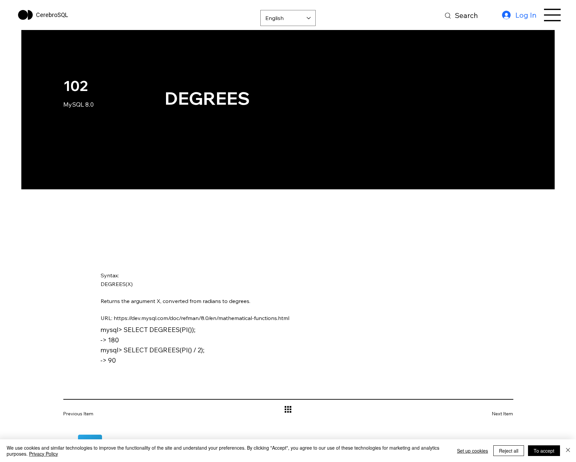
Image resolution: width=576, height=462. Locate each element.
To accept (544, 450)
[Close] (568, 451)
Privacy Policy (43, 453)
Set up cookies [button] (472, 450)
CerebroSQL (52, 14)
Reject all (508, 450)
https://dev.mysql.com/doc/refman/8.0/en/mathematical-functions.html (201, 318)
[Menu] (552, 15)
